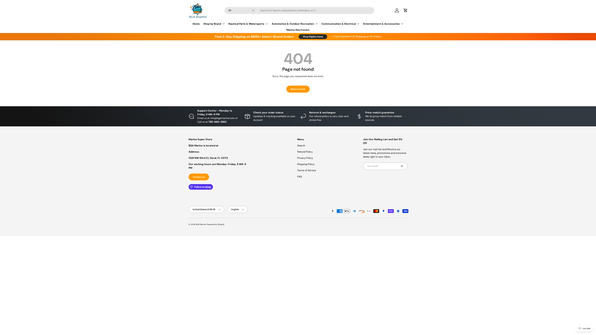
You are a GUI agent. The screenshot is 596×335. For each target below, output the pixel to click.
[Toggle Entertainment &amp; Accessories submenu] (402, 24)
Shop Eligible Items (313, 36)
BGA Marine (201, 224)
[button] (405, 10)
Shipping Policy (306, 164)
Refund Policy (305, 151)
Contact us (199, 177)
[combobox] (299, 10)
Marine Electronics (298, 29)
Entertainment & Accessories (381, 23)
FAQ (299, 176)
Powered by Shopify (215, 224)
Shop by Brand (212, 23)
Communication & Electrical (338, 23)
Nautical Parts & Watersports (246, 23)
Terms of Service (306, 170)
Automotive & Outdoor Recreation (293, 23)
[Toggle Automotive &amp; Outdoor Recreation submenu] (316, 24)
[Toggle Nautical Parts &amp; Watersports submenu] (267, 24)
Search (301, 145)
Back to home (298, 89)
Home (196, 23)
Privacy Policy (305, 158)
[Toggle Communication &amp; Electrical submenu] (358, 24)
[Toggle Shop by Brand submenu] (223, 24)
